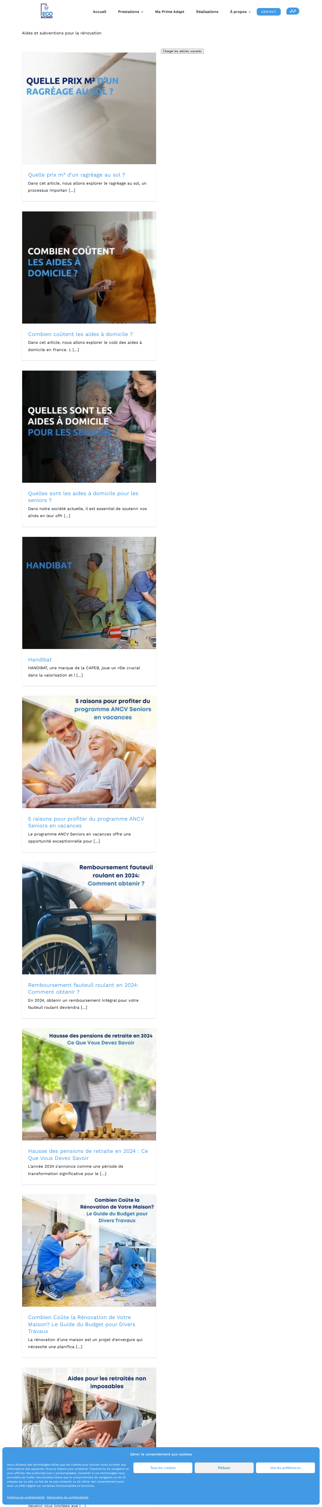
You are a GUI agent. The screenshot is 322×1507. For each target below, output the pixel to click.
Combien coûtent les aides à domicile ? (83, 263)
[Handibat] (89, 593)
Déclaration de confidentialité (67, 1497)
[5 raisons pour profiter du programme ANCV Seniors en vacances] (89, 752)
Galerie (95, 104)
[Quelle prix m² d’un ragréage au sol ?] (89, 108)
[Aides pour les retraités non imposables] (89, 1424)
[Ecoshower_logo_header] (47, 5)
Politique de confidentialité (26, 1497)
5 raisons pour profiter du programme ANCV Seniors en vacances (83, 745)
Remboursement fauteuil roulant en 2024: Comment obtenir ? (83, 914)
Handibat (83, 588)
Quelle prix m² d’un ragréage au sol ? (83, 104)
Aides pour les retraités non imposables (83, 1419)
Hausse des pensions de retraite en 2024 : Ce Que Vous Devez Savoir (83, 1077)
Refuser (224, 1468)
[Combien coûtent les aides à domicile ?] (89, 267)
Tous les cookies (163, 1468)
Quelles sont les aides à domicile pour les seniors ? (83, 422)
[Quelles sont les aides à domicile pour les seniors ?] (89, 427)
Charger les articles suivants (182, 51)
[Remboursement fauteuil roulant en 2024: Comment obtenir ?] (89, 918)
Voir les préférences (285, 1468)
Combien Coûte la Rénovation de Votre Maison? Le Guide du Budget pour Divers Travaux (83, 1244)
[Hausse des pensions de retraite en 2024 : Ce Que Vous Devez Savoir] (89, 1085)
